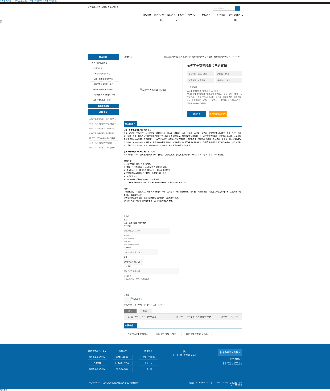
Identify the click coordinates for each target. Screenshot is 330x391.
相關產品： (130, 325)
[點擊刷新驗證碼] (137, 299)
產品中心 (186, 57)
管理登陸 (238, 385)
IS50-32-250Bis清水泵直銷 (145, 317)
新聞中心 (191, 15)
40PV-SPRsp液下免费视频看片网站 (138, 334)
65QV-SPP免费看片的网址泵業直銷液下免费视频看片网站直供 (168, 334)
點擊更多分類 (103, 106)
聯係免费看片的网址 (236, 17)
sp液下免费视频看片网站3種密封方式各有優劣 (103, 124)
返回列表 (234, 317)
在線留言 (221, 15)
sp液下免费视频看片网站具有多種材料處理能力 (103, 119)
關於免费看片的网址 (161, 17)
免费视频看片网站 (99, 63)
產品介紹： (130, 123)
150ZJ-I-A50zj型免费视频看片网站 (124, 357)
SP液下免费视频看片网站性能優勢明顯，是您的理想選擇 (103, 138)
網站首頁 (147, 15)
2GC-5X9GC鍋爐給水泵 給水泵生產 (124, 369)
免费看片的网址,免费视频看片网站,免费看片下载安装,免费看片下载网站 (28, 1)
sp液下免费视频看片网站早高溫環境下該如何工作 (103, 129)
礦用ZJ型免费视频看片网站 (124, 363)
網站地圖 (3, 390)
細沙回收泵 (97, 68)
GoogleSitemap (222, 383)
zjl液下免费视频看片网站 (103, 84)
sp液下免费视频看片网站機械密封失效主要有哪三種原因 (103, 133)
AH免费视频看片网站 (101, 74)
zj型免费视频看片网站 (102, 100)
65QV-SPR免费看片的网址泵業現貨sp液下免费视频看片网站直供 (199, 334)
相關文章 (103, 112)
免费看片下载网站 (176, 17)
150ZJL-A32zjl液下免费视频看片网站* (195, 317)
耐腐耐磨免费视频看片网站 (104, 95)
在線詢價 (196, 114)
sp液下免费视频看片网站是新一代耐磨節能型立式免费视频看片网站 (103, 148)
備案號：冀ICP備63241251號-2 (201, 383)
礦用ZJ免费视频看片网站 (103, 89)
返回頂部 (224, 317)
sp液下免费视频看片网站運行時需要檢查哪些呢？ (103, 143)
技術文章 (206, 15)
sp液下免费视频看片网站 (103, 79)
